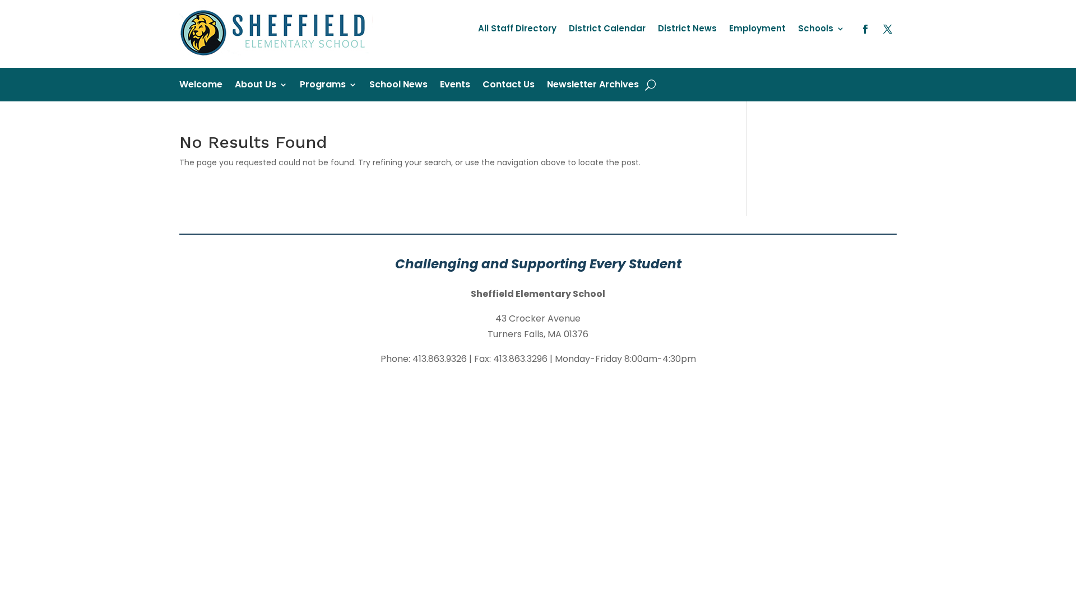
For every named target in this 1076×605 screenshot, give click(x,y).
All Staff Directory (517, 29)
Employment (757, 29)
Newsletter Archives (593, 86)
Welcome (200, 86)
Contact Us (509, 86)
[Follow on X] (888, 29)
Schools (815, 29)
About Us (255, 86)
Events (455, 86)
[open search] (650, 84)
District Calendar (607, 29)
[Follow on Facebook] (865, 29)
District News (687, 29)
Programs (323, 86)
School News (398, 86)
